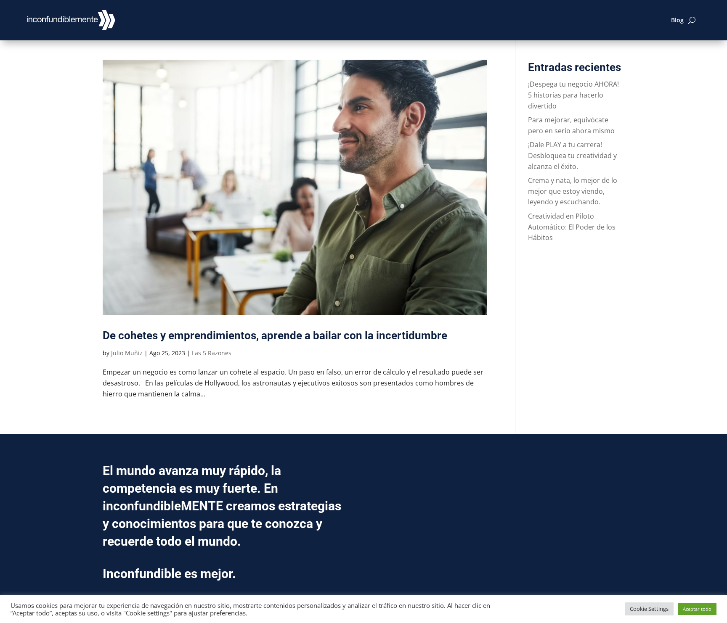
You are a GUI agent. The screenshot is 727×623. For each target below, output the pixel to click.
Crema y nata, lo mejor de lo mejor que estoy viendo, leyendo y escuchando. (572, 191)
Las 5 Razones (211, 353)
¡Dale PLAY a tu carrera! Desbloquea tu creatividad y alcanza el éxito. (572, 155)
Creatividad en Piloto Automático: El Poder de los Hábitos (572, 226)
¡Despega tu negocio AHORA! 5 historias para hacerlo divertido (573, 94)
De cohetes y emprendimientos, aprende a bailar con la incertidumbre (275, 335)
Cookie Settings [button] (649, 608)
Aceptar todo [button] (697, 609)
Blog (677, 20)
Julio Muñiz (127, 353)
